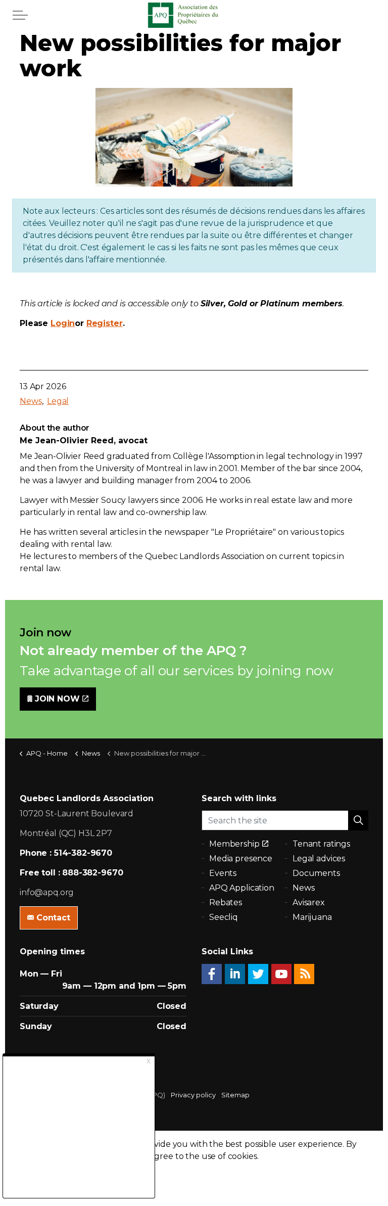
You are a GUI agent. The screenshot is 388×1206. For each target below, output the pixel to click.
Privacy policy (193, 1095)
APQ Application (241, 888)
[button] (358, 820)
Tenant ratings (321, 844)
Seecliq (223, 917)
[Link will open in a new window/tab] (212, 974)
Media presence (240, 858)
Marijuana (312, 917)
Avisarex (309, 902)
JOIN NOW (57, 699)
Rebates (225, 902)
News (30, 401)
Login (63, 323)
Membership (234, 844)
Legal (58, 401)
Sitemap (235, 1095)
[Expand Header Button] (20, 15)
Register (104, 323)
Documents (316, 873)
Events (222, 873)
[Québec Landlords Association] (194, 15)
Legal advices (319, 858)
